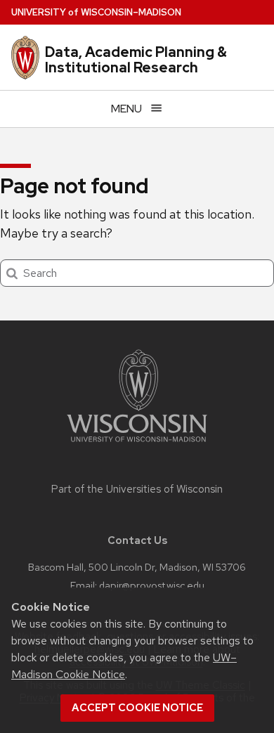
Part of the (137, 489)
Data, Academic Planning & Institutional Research (136, 60)
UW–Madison (96, 12)
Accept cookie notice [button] (137, 708)
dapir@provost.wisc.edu (151, 585)
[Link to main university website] (137, 444)
